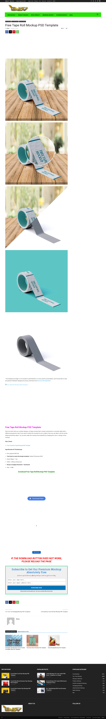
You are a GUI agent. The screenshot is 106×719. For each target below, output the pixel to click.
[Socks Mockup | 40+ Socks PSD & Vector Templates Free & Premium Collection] (41, 683)
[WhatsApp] (17, 31)
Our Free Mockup (15, 21)
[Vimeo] (98, 1)
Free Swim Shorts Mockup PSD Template (36, 647)
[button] (97, 14)
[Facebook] (91, 1)
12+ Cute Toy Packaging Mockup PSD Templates (17, 611)
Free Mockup (12, 19)
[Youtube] (100, 1)
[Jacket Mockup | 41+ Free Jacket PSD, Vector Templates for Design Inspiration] (41, 675)
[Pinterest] (14, 31)
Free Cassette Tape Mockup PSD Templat (18, 445)
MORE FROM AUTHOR (23, 631)
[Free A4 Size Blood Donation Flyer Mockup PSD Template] (5, 683)
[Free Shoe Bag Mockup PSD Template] (58, 640)
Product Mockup (22, 21)
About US (60, 717)
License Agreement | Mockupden (78, 717)
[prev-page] (6, 652)
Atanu (8, 28)
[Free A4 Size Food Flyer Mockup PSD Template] (5, 675)
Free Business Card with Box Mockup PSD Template (54, 611)
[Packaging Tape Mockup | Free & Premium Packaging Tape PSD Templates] (15, 640)
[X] (95, 1)
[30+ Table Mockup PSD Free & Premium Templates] (41, 690)
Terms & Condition (96, 717)
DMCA (103, 717)
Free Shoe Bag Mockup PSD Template (57, 647)
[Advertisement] (63, 7)
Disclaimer (88, 717)
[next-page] (9, 652)
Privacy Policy (67, 717)
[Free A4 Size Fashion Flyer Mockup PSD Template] (5, 690)
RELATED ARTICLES (11, 631)
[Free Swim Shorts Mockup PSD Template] (36, 640)
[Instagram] (93, 1)
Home (6, 19)
